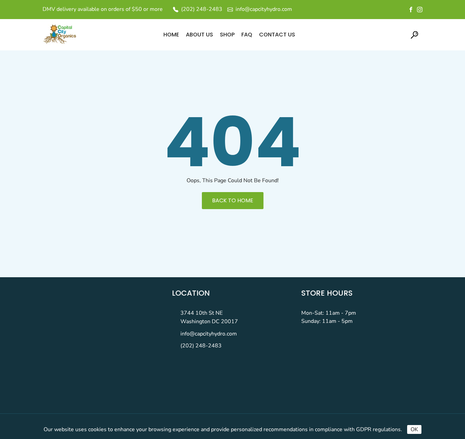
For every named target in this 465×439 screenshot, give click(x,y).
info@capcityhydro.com (208, 334)
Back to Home (232, 200)
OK (414, 429)
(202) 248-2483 (201, 345)
